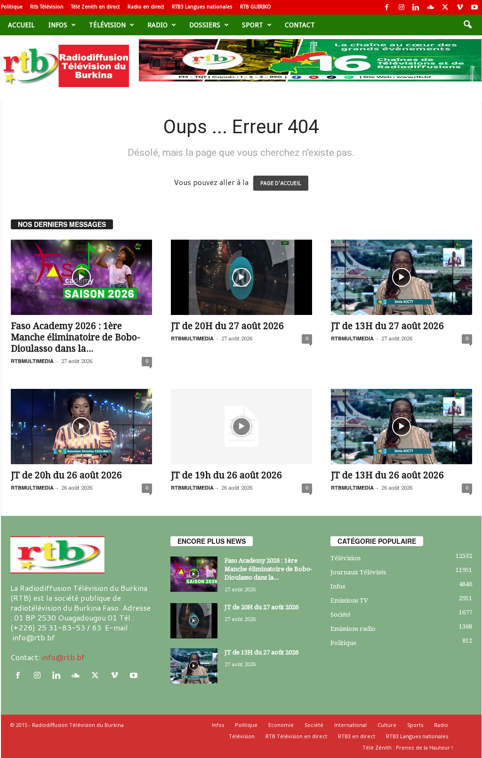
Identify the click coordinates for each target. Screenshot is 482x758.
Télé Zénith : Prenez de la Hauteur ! (407, 747)
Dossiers (204, 25)
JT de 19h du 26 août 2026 (226, 475)
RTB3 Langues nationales (202, 7)
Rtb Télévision (47, 7)
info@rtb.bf (63, 657)
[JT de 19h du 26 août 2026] (241, 426)
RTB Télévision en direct (296, 736)
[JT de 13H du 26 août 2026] (401, 426)
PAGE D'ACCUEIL (280, 183)
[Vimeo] (460, 7)
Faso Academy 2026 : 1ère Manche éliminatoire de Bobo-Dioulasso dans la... (75, 337)
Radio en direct (146, 7)
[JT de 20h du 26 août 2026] (81, 426)
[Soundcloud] (430, 7)
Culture (387, 724)
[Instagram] (401, 7)
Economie (281, 724)
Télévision (107, 25)
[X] (445, 7)
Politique (12, 7)
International (350, 724)
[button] (467, 25)
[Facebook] (387, 7)
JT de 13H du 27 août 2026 (387, 326)
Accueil (21, 25)
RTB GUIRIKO (255, 7)
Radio (157, 25)
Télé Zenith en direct (95, 7)
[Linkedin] (416, 7)
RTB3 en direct (356, 736)
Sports (415, 724)
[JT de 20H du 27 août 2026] (241, 277)
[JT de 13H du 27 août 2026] (401, 277)
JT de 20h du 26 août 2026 (66, 475)
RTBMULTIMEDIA (32, 360)
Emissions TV (349, 600)
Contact (300, 25)
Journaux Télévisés (358, 572)
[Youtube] (474, 7)
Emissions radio (353, 628)
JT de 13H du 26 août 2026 (387, 475)
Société (340, 614)
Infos (57, 25)
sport (252, 25)
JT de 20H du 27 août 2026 (227, 326)
